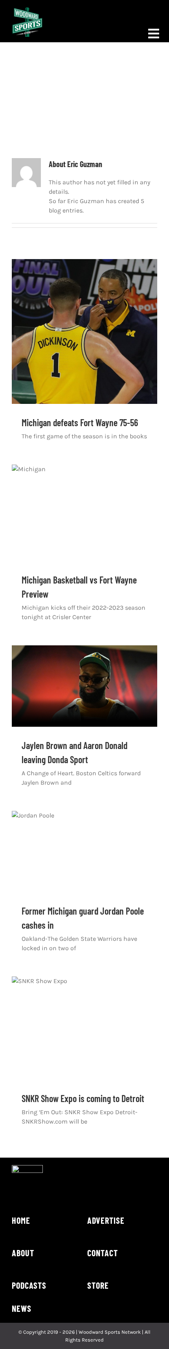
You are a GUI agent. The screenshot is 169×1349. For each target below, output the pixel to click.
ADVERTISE (106, 1220)
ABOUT (23, 1253)
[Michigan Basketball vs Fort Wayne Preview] (84, 513)
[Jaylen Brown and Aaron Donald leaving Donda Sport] (84, 686)
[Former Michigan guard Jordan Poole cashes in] (84, 851)
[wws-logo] (27, 10)
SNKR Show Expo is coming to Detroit (83, 1098)
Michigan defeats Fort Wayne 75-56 (80, 422)
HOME (21, 1220)
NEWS (21, 1308)
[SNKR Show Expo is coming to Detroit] (84, 1028)
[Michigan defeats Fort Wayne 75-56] (84, 331)
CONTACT (102, 1253)
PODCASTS (29, 1285)
